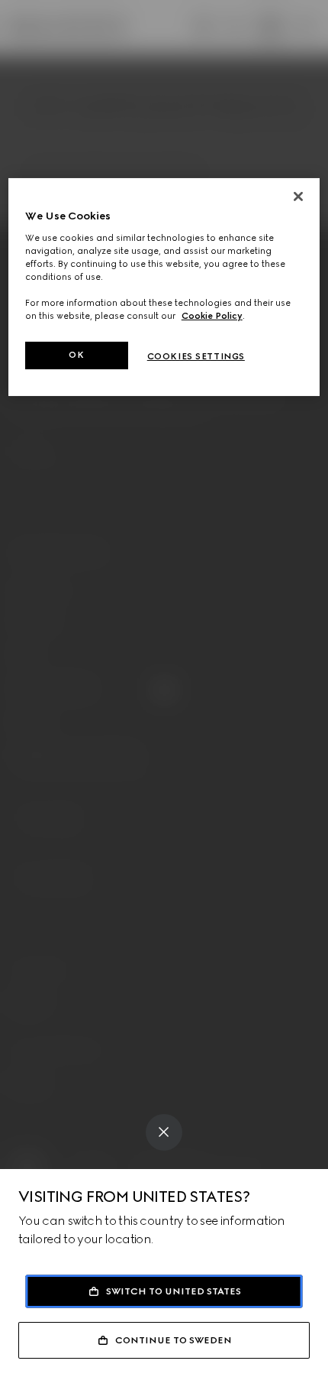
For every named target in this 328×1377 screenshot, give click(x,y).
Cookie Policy (212, 315)
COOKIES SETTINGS (196, 356)
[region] (164, 287)
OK (76, 354)
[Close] (298, 196)
